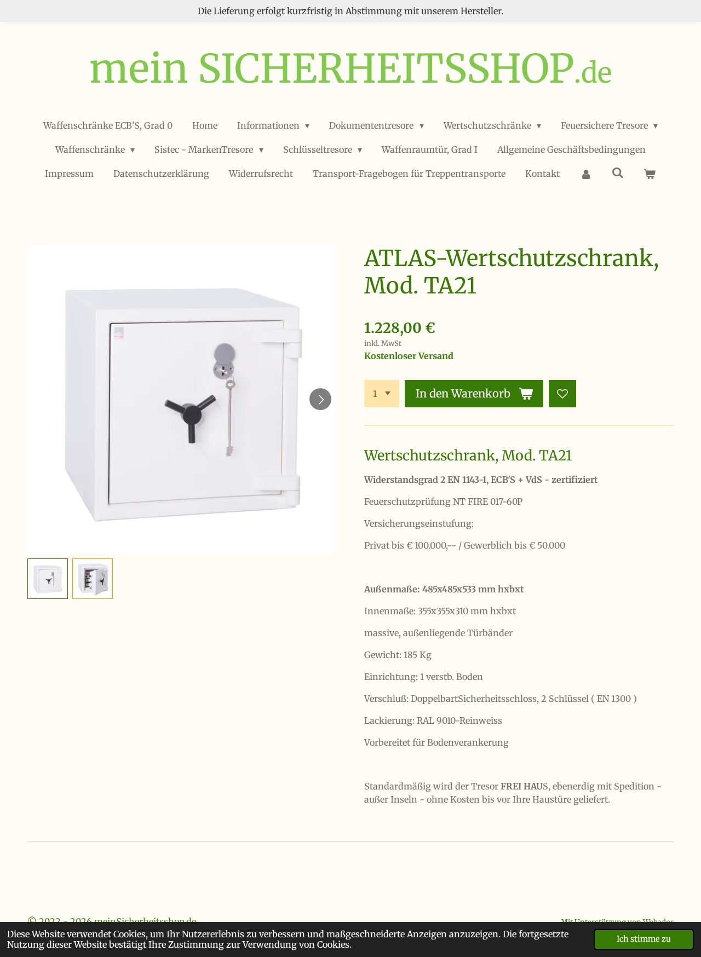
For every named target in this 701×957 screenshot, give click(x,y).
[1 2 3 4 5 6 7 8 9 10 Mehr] (381, 393)
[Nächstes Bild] (320, 399)
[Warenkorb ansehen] (649, 173)
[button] (47, 578)
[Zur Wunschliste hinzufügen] (562, 393)
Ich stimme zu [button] (644, 939)
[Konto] (585, 173)
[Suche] (618, 172)
